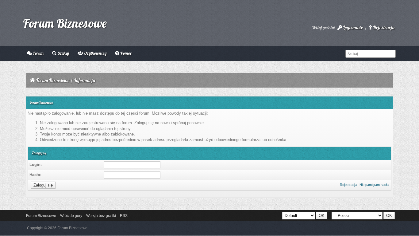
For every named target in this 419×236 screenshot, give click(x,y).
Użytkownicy (94, 53)
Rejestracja (383, 27)
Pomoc (125, 53)
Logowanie (352, 27)
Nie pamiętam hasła (374, 185)
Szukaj (62, 53)
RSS (124, 216)
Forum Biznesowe (65, 23)
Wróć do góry (71, 216)
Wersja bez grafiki (101, 216)
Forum (38, 53)
